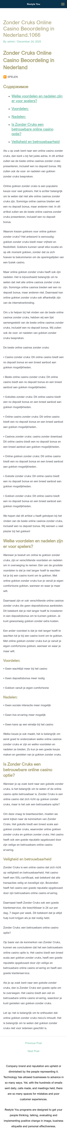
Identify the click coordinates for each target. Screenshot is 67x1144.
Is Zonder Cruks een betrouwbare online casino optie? (32, 129)
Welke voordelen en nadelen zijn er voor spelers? (37, 98)
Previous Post (33, 1043)
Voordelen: (20, 108)
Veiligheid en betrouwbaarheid (36, 141)
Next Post (33, 1051)
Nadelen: (19, 116)
